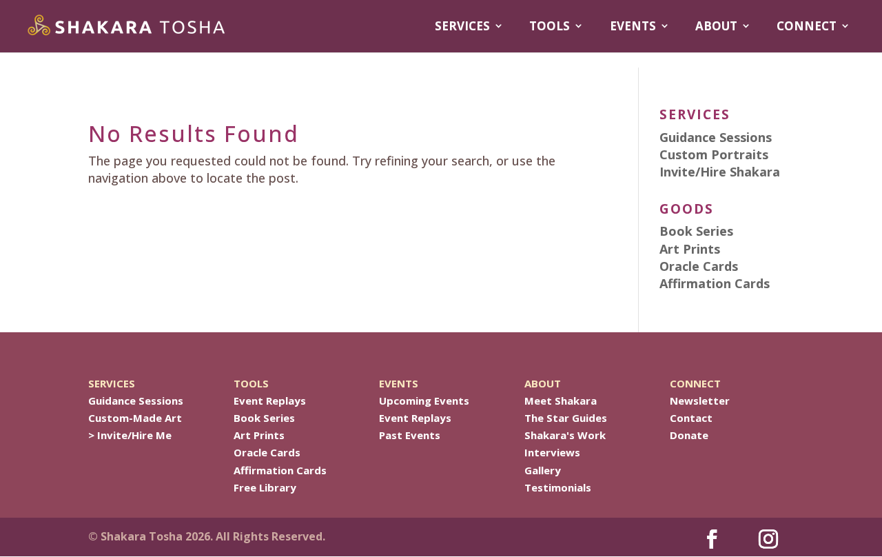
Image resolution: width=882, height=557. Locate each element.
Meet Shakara (560, 400)
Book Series (264, 418)
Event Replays (270, 400)
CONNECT (807, 26)
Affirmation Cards (280, 470)
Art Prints (259, 435)
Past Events (409, 435)
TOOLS (549, 26)
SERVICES (462, 26)
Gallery (542, 470)
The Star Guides (565, 418)
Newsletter (700, 400)
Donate (689, 435)
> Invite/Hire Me (130, 435)
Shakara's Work (565, 435)
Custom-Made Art (135, 418)
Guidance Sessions (135, 400)
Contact (691, 418)
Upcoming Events (424, 400)
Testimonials (557, 487)
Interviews (552, 452)
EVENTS (633, 26)
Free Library (265, 487)
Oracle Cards (267, 452)
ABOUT (716, 26)
